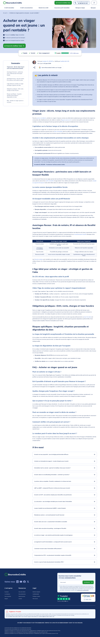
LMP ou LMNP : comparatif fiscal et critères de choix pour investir (52, 488)
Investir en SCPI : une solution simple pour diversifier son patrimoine (53, 494)
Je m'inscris (87, 582)
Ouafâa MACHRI (64, 61)
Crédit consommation (26, 7)
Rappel (6, 598)
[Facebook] (24, 582)
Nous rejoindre (8, 596)
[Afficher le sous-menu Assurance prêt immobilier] (69, 7)
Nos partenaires (22, 594)
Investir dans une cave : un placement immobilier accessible (50, 521)
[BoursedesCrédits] (15, 574)
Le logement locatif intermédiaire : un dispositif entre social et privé (53, 542)
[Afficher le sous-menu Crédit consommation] (32, 7)
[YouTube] (21, 582)
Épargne (93, 7)
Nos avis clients (22, 591)
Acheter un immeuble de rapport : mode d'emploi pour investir (51, 461)
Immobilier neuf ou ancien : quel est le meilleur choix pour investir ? (52, 468)
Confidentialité (36, 594)
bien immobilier (58, 131)
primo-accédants (41, 118)
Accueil (5, 13)
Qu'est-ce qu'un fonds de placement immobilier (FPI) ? (49, 562)
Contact (20, 598)
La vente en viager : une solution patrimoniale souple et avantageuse (53, 535)
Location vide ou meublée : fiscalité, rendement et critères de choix (52, 481)
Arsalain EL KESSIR (47, 61)
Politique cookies (36, 596)
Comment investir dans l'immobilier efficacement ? (48, 548)
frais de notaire (39, 259)
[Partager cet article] (34, 67)
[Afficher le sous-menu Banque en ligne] (84, 7)
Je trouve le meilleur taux (63, 2)
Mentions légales (36, 591)
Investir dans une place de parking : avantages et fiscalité (50, 528)
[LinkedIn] (17, 582)
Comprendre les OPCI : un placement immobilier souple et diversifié (52, 555)
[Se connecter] (94, 3)
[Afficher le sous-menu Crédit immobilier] (13, 7)
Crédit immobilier (9, 7)
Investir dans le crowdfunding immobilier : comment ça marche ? (52, 474)
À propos (7, 591)
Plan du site (35, 598)
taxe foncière (87, 317)
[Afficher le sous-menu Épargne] (95, 7)
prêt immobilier (50, 180)
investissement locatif (80, 234)
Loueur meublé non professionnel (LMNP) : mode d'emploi (50, 508)
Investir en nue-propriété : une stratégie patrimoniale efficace (51, 454)
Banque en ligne (80, 7)
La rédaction (7, 594)
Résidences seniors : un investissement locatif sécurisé (49, 515)
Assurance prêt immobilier (62, 7)
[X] (28, 582)
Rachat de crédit (43, 7)
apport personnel (66, 120)
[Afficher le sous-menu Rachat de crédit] (48, 7)
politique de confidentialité (83, 590)
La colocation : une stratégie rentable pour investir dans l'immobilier (53, 501)
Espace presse (22, 596)
